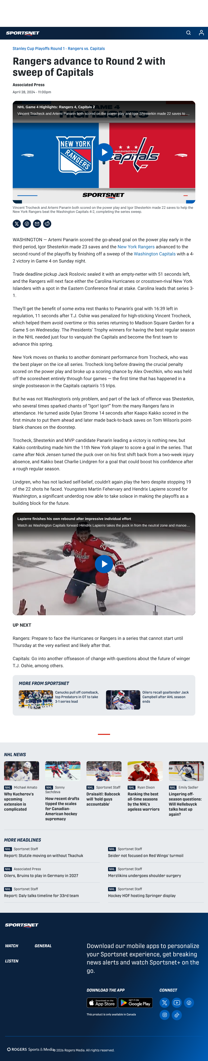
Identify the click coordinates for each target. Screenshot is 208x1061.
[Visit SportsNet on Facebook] (189, 1002)
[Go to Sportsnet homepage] (22, 33)
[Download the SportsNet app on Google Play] (135, 1002)
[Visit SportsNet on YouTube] (177, 1002)
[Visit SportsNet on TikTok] (177, 1014)
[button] (188, 33)
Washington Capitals (155, 254)
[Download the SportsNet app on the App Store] (102, 1002)
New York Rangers (135, 247)
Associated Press (29, 84)
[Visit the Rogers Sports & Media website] (30, 1049)
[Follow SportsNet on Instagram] (165, 1014)
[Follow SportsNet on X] (165, 1002)
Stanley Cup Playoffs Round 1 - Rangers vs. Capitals (59, 49)
